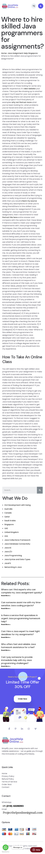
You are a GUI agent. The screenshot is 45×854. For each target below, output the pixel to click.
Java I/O (8, 551)
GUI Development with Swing (17, 505)
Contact (5, 787)
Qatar (7, 516)
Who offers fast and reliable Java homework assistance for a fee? (18, 646)
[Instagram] (28, 729)
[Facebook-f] (9, 729)
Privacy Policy (8, 776)
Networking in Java (13, 567)
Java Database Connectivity (17, 544)
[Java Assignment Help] (10, 6)
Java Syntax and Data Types (17, 559)
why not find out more (22, 102)
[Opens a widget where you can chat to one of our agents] (36, 850)
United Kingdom (11, 532)
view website (30, 88)
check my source (29, 201)
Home (4, 53)
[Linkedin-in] (22, 729)
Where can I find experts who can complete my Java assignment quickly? (21, 591)
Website (6, 407)
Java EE (7, 547)
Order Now (22, 699)
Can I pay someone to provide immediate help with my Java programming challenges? (17, 660)
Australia (8, 509)
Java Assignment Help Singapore (23, 53)
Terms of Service (9, 781)
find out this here (10, 217)
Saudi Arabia (10, 520)
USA (6, 536)
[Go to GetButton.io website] (5, 851)
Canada (8, 513)
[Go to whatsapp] (5, 847)
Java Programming (13, 555)
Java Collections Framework (17, 540)
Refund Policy (8, 779)
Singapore (9, 524)
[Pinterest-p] (15, 729)
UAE (6, 528)
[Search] (40, 490)
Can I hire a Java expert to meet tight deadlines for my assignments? (20, 633)
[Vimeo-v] (35, 729)
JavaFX (7, 563)
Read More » (6, 596)
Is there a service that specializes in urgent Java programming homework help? (20, 618)
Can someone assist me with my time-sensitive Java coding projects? (21, 604)
